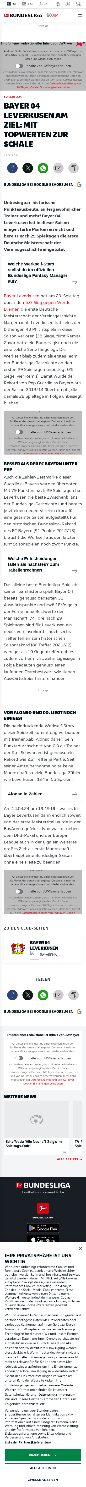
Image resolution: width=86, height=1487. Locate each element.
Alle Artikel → (69, 1159)
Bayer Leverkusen (21, 296)
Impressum (67, 1394)
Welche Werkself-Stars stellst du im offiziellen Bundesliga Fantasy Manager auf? (37, 273)
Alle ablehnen (43, 1468)
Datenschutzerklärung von (43, 454)
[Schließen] (80, 1248)
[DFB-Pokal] (58, 4)
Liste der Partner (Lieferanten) (28, 1442)
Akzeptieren (40, 1455)
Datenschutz (47, 1394)
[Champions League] (67, 4)
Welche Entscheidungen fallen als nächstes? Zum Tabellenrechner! (33, 564)
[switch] (19, 66)
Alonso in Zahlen (25, 794)
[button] (80, 15)
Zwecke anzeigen (43, 1479)
